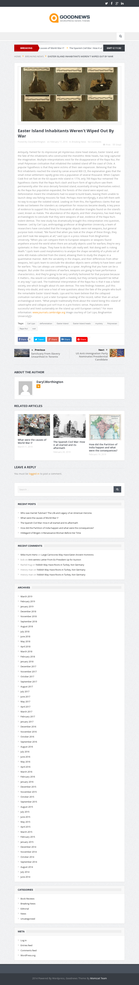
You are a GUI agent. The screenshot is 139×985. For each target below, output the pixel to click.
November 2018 (29, 616)
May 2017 (25, 701)
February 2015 (28, 836)
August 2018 (27, 626)
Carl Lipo (31, 323)
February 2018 (28, 656)
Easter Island (62, 323)
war (34, 328)
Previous (40, 349)
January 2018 (27, 661)
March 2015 (26, 831)
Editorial (25, 908)
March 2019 (26, 596)
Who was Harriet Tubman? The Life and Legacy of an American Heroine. (56, 512)
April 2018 (25, 646)
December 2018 (28, 611)
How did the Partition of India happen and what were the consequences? (103, 447)
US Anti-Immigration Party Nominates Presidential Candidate (92, 356)
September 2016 (29, 741)
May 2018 (25, 641)
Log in (24, 940)
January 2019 (27, 606)
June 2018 (25, 636)
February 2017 (28, 716)
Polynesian (112, 323)
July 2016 (25, 751)
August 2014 (27, 866)
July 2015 (25, 811)
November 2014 (29, 851)
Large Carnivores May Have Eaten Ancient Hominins (67, 554)
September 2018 (29, 621)
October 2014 (27, 856)
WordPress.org (28, 955)
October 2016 (27, 736)
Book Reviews (27, 898)
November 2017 (29, 671)
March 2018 (26, 651)
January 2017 (27, 721)
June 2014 (25, 876)
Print (108, 144)
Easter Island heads (82, 323)
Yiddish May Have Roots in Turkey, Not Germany (60, 564)
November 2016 (29, 731)
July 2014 (25, 871)
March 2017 (26, 711)
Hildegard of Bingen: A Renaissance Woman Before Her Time (51, 532)
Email (118, 144)
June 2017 (25, 696)
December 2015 (28, 786)
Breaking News (79, 141)
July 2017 (25, 691)
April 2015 (25, 826)
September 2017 (29, 681)
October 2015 (27, 796)
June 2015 (25, 816)
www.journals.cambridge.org (49, 312)
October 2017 (27, 676)
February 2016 (28, 776)
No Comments (94, 141)
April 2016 (25, 766)
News (23, 913)
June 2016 (25, 756)
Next (101, 349)
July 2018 (25, 631)
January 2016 (27, 781)
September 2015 (29, 801)
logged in (34, 473)
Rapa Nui (24, 328)
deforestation (46, 323)
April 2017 (25, 706)
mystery (99, 323)
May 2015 (25, 821)
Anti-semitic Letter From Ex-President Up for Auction (54, 559)
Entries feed (26, 945)
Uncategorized (28, 918)
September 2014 (29, 861)
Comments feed (29, 950)
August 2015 (27, 806)
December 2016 (28, 726)
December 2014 (28, 846)
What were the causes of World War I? (32, 441)
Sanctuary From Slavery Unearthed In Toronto (45, 355)
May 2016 (25, 761)
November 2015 (29, 791)
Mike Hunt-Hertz (29, 554)
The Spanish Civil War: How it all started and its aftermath (78, 48)
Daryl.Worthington (36, 141)
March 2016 (26, 771)
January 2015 (27, 841)
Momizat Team (98, 978)
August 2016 (27, 746)
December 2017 (28, 666)
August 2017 (27, 686)
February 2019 (28, 601)
